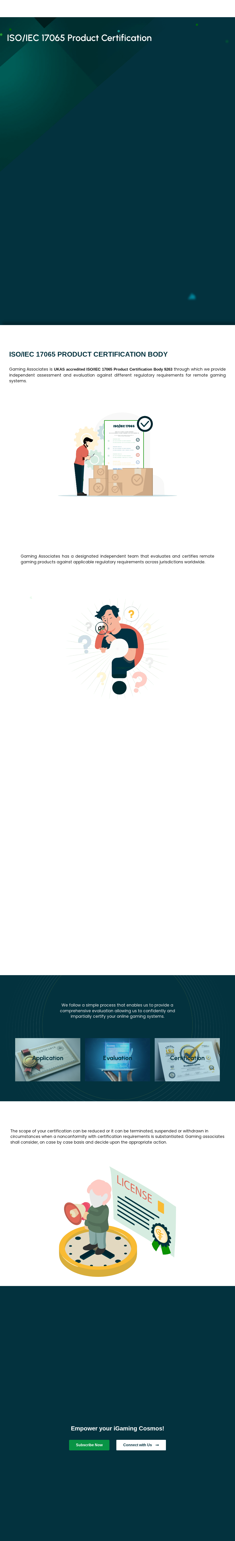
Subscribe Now (89, 1445)
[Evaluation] (117, 1059)
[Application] (47, 1059)
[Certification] (187, 1059)
